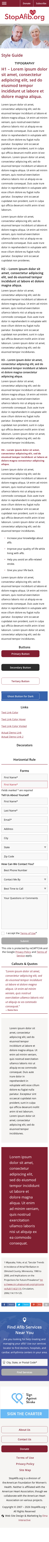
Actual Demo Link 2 (12, 736)
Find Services (24, 1372)
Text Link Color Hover (13, 719)
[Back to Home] (24, 15)
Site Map (25, 1470)
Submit (24, 941)
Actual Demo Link (11, 732)
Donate (24, 1449)
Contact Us (24, 1439)
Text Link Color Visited (14, 726)
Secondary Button (20, 667)
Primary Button (20, 653)
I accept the (13, 933)
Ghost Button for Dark (20, 696)
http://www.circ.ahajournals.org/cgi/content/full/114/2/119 (24, 1284)
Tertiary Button (20, 681)
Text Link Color (9, 712)
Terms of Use (25, 1458)
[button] (36, 1304)
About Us (24, 1430)
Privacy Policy (23, 952)
